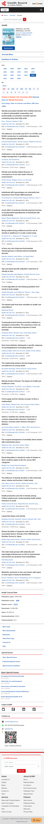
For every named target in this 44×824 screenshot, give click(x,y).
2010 (12, 78)
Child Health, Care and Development (11, 681)
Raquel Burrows (23, 504)
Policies (27, 797)
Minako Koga (6, 539)
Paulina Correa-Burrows (9, 504)
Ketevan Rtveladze (8, 386)
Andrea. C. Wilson (20, 427)
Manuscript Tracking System (11, 800)
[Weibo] (34, 709)
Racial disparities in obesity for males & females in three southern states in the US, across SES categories (21, 460)
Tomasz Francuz (23, 141)
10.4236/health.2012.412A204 (15, 509)
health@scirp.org (26, 35)
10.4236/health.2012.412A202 (15, 544)
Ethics (25, 779)
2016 (5, 75)
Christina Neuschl (29, 274)
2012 (33, 75)
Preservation (28, 806)
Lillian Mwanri (6, 404)
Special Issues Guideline (11, 666)
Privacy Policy (28, 812)
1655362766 (9, 729)
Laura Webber (27, 386)
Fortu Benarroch (7, 198)
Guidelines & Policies (10, 59)
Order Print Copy (8, 638)
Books (4, 785)
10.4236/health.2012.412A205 (15, 488)
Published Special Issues (11, 661)
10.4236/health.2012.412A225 (15, 147)
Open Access (28, 800)
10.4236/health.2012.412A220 (15, 241)
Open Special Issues (10, 657)
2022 (33, 68)
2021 (5, 72)
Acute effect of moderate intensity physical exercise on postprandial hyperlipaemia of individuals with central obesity (22, 212)
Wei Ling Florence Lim (34, 427)
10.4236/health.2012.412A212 (15, 391)
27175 (16, 604)
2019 (19, 72)
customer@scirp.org (11, 721)
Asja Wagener (18, 274)
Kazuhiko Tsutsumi (21, 519)
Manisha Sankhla (7, 256)
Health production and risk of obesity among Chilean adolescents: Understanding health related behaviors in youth (21, 498)
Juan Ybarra (6, 483)
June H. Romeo (15, 483)
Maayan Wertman (29, 198)
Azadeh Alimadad (7, 292)
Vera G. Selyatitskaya (21, 577)
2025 (12, 68)
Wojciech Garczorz (35, 141)
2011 (5, 78)
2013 (26, 75)
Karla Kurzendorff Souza (28, 218)
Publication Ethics (29, 803)
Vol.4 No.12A (10, 124)
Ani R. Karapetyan (35, 577)
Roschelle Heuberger (8, 368)
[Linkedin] (23, 709)
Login (4, 10)
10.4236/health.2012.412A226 (15, 126)
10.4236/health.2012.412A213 (15, 374)
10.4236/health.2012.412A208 (15, 450)
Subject (4, 782)
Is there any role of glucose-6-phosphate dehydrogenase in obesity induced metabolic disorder (19, 251)
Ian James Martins (8, 427)
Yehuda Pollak (17, 198)
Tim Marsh (18, 386)
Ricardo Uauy (33, 504)
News (3, 794)
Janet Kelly (27, 333)
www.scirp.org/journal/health (24, 33)
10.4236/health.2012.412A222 (15, 203)
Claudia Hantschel (7, 274)
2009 (19, 78)
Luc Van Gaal (27, 180)
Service (5, 797)
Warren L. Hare (30, 292)
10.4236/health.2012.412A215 (15, 338)
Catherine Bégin (7, 351)
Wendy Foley (15, 404)
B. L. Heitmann (14, 236)
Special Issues (28, 794)
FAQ (4, 646)
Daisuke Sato (32, 519)
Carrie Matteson (19, 292)
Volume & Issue (7, 812)
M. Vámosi (5, 236)
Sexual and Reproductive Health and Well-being (15, 691)
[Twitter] (3, 709)
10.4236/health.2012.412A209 (15, 432)
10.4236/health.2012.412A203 (15, 524)
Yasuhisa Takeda (25, 539)
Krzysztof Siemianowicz (9, 141)
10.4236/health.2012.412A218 (15, 279)
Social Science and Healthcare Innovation (13, 686)
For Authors (27, 785)
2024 (19, 68)
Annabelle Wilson (7, 333)
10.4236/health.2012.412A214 (15, 356)
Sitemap (4, 788)
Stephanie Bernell (7, 310)
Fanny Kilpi (35, 386)
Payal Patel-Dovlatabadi (18, 465)
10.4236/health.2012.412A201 (15, 565)
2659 (17, 600)
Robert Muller (34, 404)
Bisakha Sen (6, 465)
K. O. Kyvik (33, 236)
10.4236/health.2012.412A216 (15, 315)
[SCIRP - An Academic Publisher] (14, 3)
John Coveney (25, 404)
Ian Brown (5, 159)
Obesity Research (16, 100)
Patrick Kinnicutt (21, 368)
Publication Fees (29, 791)
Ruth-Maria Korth (7, 560)
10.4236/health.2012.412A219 (15, 261)
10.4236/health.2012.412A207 (15, 470)
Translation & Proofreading (10, 806)
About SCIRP (29, 776)
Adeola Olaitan (24, 445)
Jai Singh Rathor (28, 256)
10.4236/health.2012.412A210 (15, 409)
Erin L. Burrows (7, 121)
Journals (12, 15)
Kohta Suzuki (15, 539)
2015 (12, 75)
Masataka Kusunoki (8, 519)
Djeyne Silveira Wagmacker (10, 218)
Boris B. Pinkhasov (8, 577)
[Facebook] (13, 709)
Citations (18, 37)
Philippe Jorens (17, 180)
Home (6, 15)
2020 (12, 72)
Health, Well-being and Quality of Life (11, 696)
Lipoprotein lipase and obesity (13, 516)
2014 (19, 75)
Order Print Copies (8, 803)
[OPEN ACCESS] (37, 3)
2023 (26, 68)
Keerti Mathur (18, 256)
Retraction (27, 809)
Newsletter (6, 634)
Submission (8, 48)
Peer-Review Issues (30, 788)
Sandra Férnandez (27, 483)
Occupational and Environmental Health (12, 676)
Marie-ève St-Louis (19, 351)
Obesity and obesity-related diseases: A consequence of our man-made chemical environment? (17, 174)
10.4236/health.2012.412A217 (15, 297)
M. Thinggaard (24, 236)
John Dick (16, 445)
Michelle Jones (18, 333)
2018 (26, 72)
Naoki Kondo (36, 539)
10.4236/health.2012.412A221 (15, 223)
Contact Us (6, 642)
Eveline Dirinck (6, 180)
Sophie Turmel (30, 351)
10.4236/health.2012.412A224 (15, 164)
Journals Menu (7, 54)
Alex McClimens (14, 159)
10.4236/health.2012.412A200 (15, 583)
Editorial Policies (29, 782)
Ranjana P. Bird (17, 121)
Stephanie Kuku (7, 445)
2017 (33, 72)
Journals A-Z (6, 779)
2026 (5, 68)
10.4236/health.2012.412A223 (15, 185)
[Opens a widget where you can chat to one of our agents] (36, 820)
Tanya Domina (32, 368)
